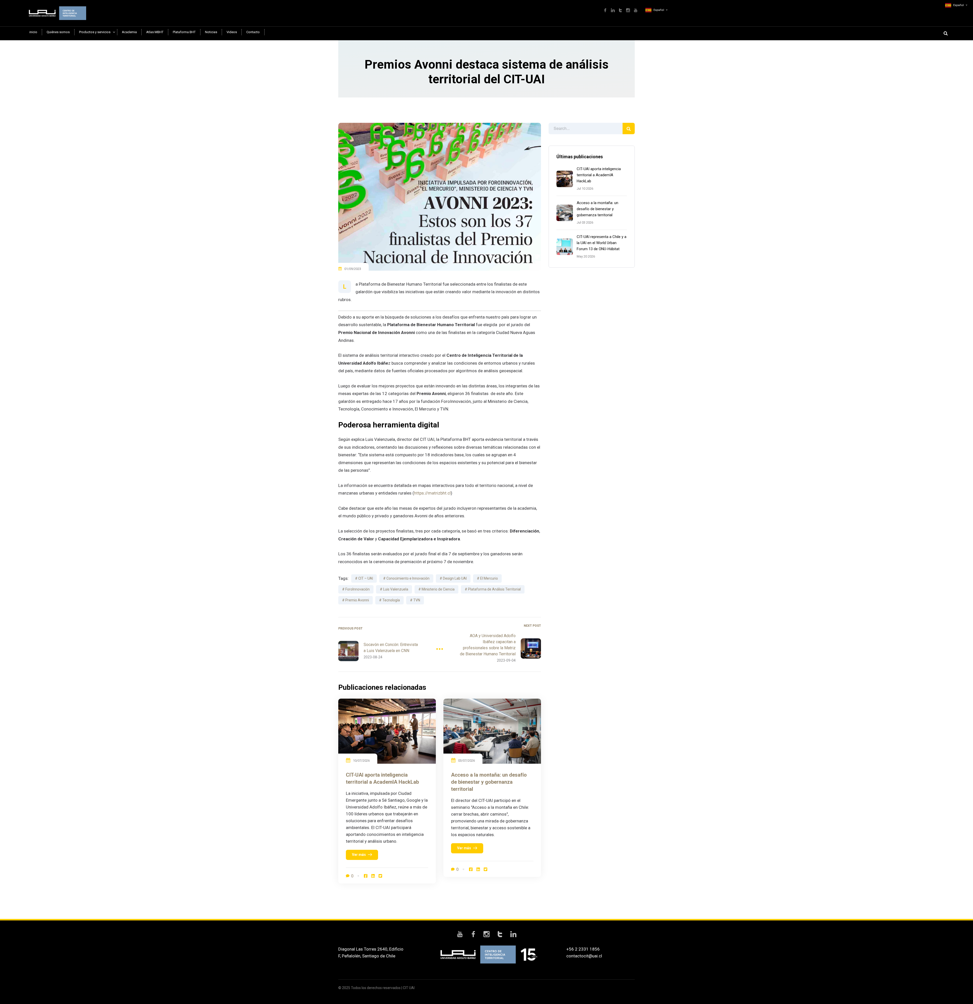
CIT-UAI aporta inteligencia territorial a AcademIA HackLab (599, 175)
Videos (232, 32)
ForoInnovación (357, 589)
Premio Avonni (357, 600)
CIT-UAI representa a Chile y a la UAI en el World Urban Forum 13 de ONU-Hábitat (601, 242)
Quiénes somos (58, 32)
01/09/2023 (352, 269)
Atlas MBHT (154, 32)
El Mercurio (489, 578)
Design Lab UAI (455, 578)
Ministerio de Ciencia (438, 589)
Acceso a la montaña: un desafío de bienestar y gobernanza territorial (597, 209)
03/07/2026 (466, 760)
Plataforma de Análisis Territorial (494, 589)
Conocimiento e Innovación (407, 578)
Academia (129, 32)
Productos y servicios (94, 32)
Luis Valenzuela (395, 589)
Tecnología (391, 600)
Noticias (211, 32)
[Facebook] (365, 876)
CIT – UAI (365, 578)
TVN (416, 600)
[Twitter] (380, 876)
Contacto (253, 32)
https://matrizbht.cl (432, 493)
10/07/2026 (361, 760)
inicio (33, 32)
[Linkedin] (373, 876)
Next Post (532, 625)
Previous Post (350, 628)
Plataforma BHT (184, 32)
